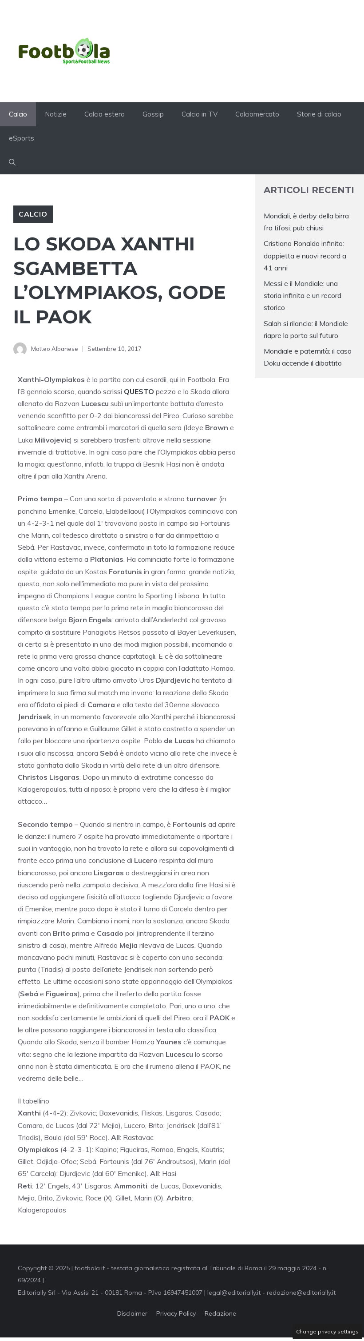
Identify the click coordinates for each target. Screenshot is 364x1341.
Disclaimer (132, 1313)
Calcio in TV (200, 114)
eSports (21, 138)
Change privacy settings (327, 1331)
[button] (12, 162)
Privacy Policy (176, 1313)
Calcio (18, 114)
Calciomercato (257, 114)
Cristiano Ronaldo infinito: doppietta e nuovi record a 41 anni (305, 255)
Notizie (56, 114)
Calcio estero (104, 114)
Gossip (153, 114)
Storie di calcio (319, 114)
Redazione (220, 1313)
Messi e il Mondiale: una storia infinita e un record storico (302, 295)
